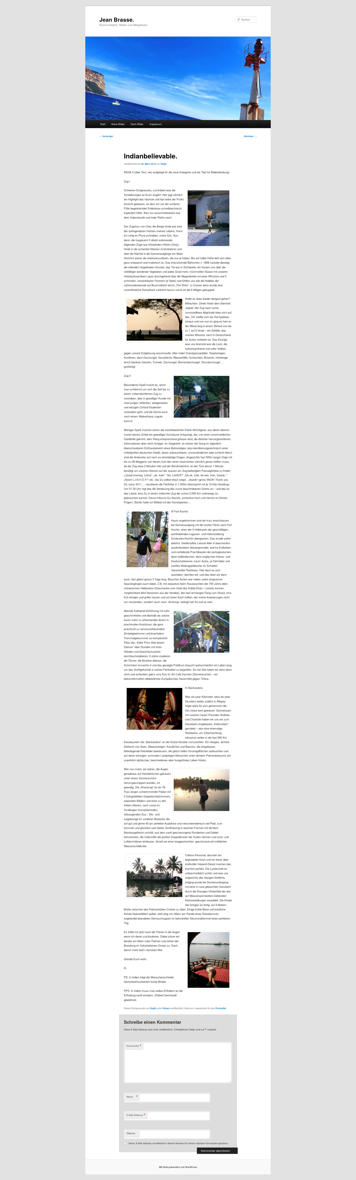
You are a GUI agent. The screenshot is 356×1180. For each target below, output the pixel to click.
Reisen (166, 1008)
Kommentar (133, 1046)
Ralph (164, 163)
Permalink (220, 1008)
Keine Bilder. (118, 124)
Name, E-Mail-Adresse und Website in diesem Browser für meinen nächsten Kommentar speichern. (178, 1143)
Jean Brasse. (116, 19)
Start (103, 124)
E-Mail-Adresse (135, 1115)
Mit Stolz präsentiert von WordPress (178, 1167)
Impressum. (156, 124)
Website (130, 1133)
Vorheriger (106, 136)
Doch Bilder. (137, 124)
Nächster (250, 136)
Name (132, 1097)
